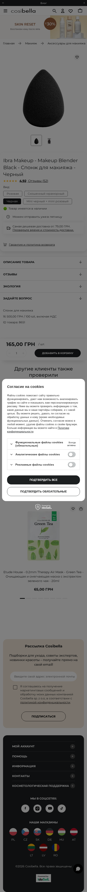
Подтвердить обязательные (43, 491)
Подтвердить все (43, 479)
